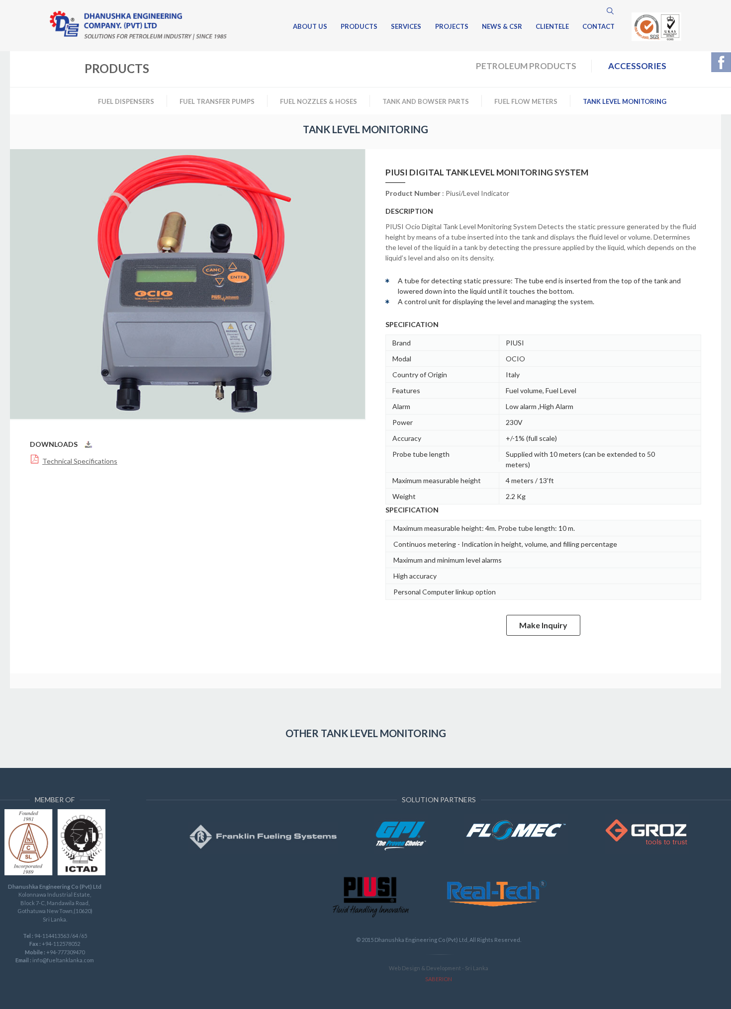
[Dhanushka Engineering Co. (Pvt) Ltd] (138, 25)
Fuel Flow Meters (525, 101)
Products (359, 26)
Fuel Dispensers (126, 101)
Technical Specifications (79, 461)
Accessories (637, 66)
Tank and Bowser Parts (425, 101)
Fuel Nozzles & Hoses (318, 101)
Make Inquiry (543, 625)
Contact (598, 26)
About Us (310, 26)
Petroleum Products (526, 66)
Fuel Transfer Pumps (217, 101)
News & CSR (502, 26)
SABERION (438, 979)
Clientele (552, 26)
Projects (451, 26)
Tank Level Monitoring (624, 101)
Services (406, 26)
